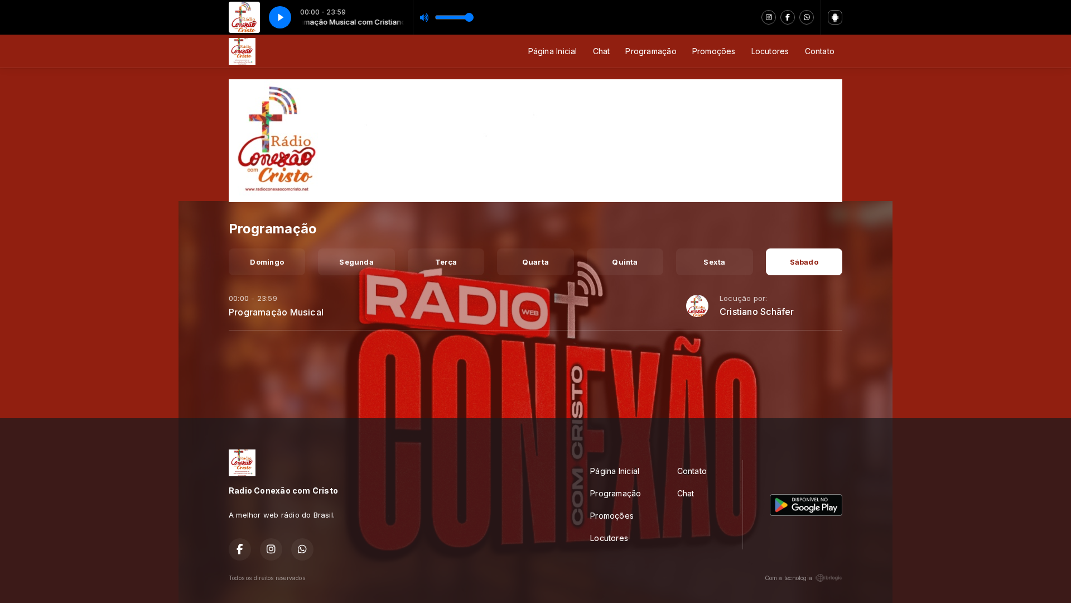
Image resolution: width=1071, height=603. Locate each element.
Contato (819, 51)
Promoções (714, 51)
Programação (650, 51)
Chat (601, 51)
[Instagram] (768, 17)
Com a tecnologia (788, 578)
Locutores (770, 51)
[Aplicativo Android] (835, 17)
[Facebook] (787, 17)
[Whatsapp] (806, 17)
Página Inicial (552, 51)
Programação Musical (276, 312)
